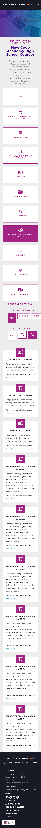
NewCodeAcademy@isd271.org (18, 783)
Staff (8, 817)
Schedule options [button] (20, 304)
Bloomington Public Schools (26, 763)
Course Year (21, 328)
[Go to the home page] (20, 758)
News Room (11, 813)
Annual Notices (13, 804)
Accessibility (12, 801)
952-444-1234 (10, 780)
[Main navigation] (38, 4)
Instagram (17, 797)
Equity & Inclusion (14, 807)
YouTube (14, 797)
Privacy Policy (13, 810)
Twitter (10, 797)
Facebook (7, 797)
